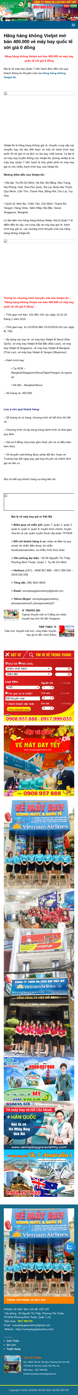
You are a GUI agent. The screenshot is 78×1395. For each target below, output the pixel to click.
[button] (73, 24)
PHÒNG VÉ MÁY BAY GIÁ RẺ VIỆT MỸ (49, 1390)
